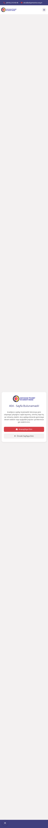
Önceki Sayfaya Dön (25, 436)
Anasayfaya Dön (25, 429)
